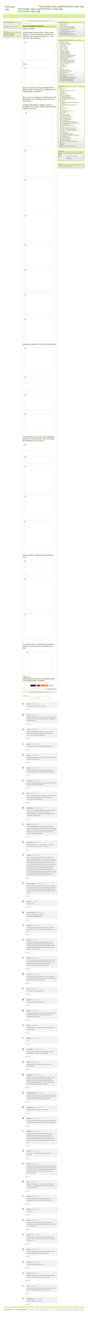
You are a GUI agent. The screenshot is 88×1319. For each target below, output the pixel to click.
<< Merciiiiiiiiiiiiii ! (33, 20)
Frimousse (13, 1309)
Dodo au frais (63, 25)
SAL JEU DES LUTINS (65, 137)
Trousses (62, 101)
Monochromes (63, 73)
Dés (61, 107)
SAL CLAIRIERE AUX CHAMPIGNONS (69, 123)
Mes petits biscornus (64, 72)
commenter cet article (51, 689)
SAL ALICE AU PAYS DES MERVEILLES (69, 130)
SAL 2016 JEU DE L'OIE (65, 117)
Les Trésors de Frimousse (66, 166)
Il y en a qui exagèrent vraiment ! (33, 26)
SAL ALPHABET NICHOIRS (66, 134)
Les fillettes (62, 65)
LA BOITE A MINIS (64, 59)
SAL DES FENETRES (65, 124)
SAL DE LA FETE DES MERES (67, 146)
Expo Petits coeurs (64, 136)
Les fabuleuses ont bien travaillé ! (67, 31)
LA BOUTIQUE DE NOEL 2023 (67, 61)
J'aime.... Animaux (64, 48)
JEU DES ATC (63, 108)
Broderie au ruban (64, 42)
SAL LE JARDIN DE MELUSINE (50, 688)
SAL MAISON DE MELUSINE (66, 80)
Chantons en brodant (65, 43)
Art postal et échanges (65, 96)
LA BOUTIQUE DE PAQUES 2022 (67, 62)
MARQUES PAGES (64, 70)
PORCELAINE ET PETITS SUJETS (68, 77)
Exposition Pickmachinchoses (67, 90)
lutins (61, 142)
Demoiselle (62, 100)
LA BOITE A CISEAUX (65, 53)
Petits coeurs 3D (63, 76)
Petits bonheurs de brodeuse (66, 74)
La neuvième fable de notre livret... (68, 28)
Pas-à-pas (62, 94)
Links (61, 68)
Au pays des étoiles (64, 30)
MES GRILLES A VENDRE (66, 71)
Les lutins (62, 67)
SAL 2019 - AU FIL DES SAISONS (68, 129)
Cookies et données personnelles (64, 1309)
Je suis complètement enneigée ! (67, 26)
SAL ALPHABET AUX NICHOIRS (67, 78)
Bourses (62, 106)
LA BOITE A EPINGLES (65, 54)
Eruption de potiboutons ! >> (43, 20)
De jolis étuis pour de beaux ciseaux (68, 34)
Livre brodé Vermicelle (65, 140)
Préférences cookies (78, 1309)
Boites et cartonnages (65, 95)
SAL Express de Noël (65, 114)
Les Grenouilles (63, 66)
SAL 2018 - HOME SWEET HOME (68, 128)
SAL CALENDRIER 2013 (65, 111)
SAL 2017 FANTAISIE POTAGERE (68, 122)
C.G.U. (52, 1309)
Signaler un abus (45, 1309)
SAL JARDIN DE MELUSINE (66, 79)
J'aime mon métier (64, 50)
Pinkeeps (62, 131)
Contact (37, 1309)
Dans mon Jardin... (64, 46)
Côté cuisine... (63, 45)
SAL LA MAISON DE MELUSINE (67, 105)
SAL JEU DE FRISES (65, 115)
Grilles (61, 88)
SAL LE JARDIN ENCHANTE (66, 125)
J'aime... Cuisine (63, 49)
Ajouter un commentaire (35, 698)
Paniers (61, 113)
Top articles (31, 1309)
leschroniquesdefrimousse (66, 97)
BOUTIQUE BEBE (64, 132)
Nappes (61, 145)
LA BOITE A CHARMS (65, 51)
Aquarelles (62, 143)
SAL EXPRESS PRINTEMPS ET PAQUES (69, 135)
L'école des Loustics (64, 63)
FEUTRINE (62, 92)
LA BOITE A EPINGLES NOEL (66, 56)
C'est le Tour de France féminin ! (67, 27)
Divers (61, 89)
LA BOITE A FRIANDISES (65, 57)
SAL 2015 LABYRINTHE (65, 119)
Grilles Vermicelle (64, 120)
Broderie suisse (63, 112)
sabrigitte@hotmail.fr (14, 26)
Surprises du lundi (64, 24)
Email (59, 156)
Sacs (61, 109)
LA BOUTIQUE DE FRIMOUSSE (67, 60)
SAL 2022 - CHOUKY (65, 138)
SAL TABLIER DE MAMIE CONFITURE (69, 102)
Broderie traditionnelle (65, 118)
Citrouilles (62, 126)
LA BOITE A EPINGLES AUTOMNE (68, 55)
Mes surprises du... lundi (65, 32)
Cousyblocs (62, 103)
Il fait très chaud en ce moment (67, 33)
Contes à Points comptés (65, 44)
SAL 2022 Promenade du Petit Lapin (68, 141)
